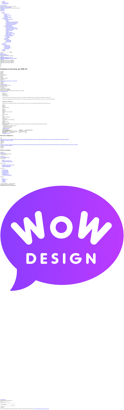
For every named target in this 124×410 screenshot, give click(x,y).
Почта (7, 91)
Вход (1, 5)
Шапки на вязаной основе (6, 165)
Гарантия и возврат (5, 172)
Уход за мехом (4, 173)
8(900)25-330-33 (3, 7)
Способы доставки (5, 171)
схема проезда (2, 156)
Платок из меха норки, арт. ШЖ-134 (6, 145)
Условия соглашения (5, 174)
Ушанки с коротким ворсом (6, 160)
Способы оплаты (5, 170)
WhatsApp (2, 91)
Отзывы (3, 180)
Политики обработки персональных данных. (41, 408)
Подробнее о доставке (6, 133)
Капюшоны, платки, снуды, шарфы (8, 164)
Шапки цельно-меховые (6, 166)
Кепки (3, 159)
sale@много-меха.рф (6, 157)
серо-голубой (15, 80)
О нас (3, 178)
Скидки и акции (5, 3)
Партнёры (4, 181)
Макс (5, 91)
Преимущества (4, 179)
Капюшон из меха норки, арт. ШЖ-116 (6, 140)
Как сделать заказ (5, 169)
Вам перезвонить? (9, 7)
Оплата (3, 1)
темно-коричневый (3, 80)
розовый (8, 80)
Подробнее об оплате (5, 128)
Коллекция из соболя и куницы (7, 161)
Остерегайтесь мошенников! (7, 175)
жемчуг (11, 80)
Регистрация (4, 5)
